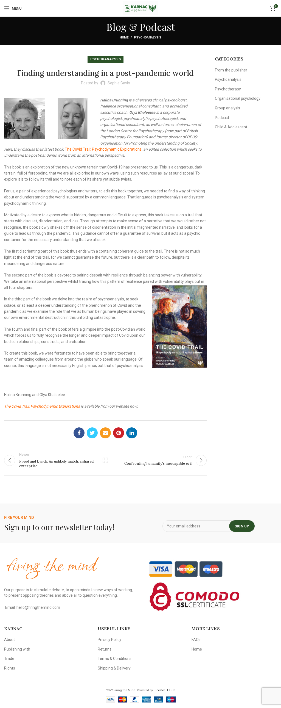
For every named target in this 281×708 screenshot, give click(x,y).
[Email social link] (105, 432)
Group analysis (227, 108)
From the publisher (231, 70)
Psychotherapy (228, 89)
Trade (9, 658)
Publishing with (17, 649)
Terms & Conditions (114, 658)
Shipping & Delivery (114, 668)
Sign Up (242, 526)
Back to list (105, 460)
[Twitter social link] (92, 432)
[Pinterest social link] (118, 432)
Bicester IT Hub (164, 690)
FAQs (196, 639)
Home (124, 37)
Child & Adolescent (231, 127)
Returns (104, 649)
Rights (9, 668)
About (9, 639)
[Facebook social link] (79, 432)
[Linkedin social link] (131, 432)
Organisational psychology (237, 98)
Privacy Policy (109, 639)
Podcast (222, 117)
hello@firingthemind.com (38, 607)
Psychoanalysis (147, 37)
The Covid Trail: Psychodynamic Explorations (103, 149)
